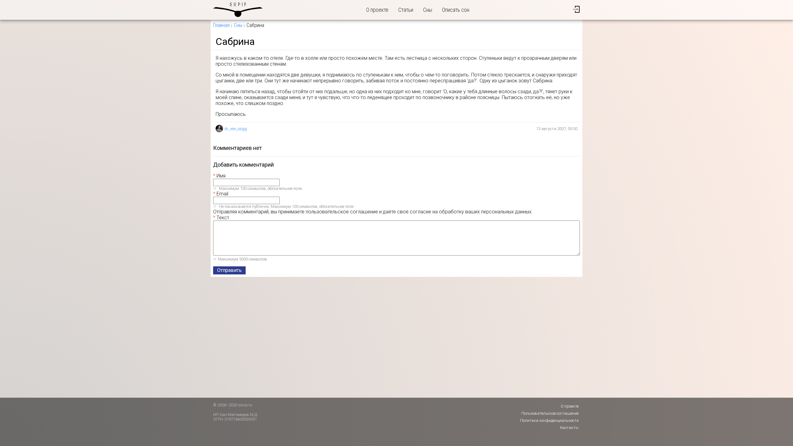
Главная (221, 25)
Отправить (229, 270)
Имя (221, 176)
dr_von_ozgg (235, 128)
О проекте (377, 10)
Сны (427, 10)
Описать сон (455, 10)
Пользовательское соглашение (550, 413)
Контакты (569, 427)
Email (222, 194)
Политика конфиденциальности (549, 420)
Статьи (405, 10)
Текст (223, 218)
